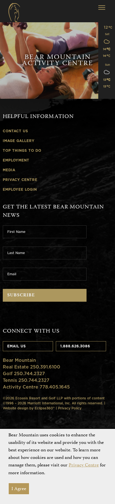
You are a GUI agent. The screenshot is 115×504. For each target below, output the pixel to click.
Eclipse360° (45, 408)
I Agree (18, 489)
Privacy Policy (70, 408)
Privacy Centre (84, 465)
